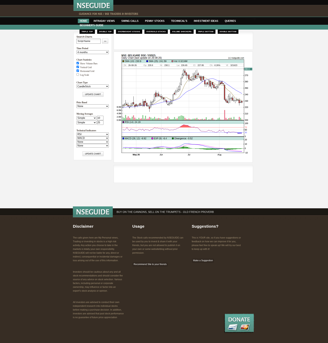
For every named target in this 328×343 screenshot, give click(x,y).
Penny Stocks (155, 21)
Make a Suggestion (203, 260)
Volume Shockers (182, 32)
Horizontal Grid (86, 71)
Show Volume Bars (88, 63)
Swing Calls (130, 21)
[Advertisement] (191, 11)
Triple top (87, 32)
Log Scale (84, 75)
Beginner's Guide (91, 25)
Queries (230, 21)
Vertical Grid (85, 67)
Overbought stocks (129, 32)
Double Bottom (228, 32)
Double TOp (105, 32)
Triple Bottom (205, 32)
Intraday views (104, 21)
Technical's (179, 21)
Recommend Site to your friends (150, 264)
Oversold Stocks (156, 32)
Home (83, 21)
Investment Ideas (206, 21)
